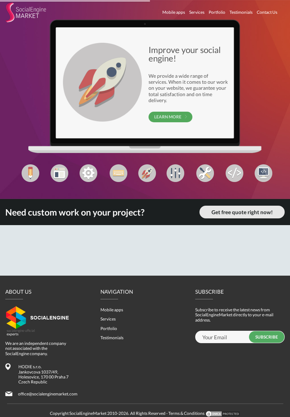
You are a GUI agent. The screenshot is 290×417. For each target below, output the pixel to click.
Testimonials (241, 12)
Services (196, 12)
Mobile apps (173, 12)
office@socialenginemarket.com (47, 394)
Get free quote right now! (242, 212)
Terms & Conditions (186, 413)
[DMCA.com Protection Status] (222, 413)
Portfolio (217, 12)
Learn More (167, 116)
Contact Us (267, 12)
